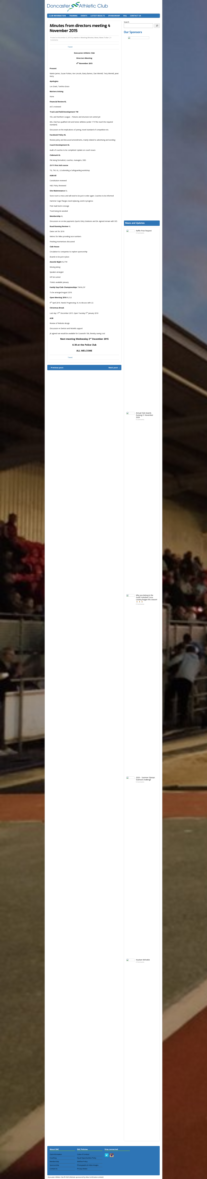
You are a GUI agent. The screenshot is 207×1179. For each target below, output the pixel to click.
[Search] (157, 25)
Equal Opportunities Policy (86, 1158)
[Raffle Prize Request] (130, 408)
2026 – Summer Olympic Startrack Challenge (145, 778)
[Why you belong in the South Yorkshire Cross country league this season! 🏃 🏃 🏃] (130, 772)
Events (84, 16)
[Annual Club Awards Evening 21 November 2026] (130, 590)
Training (73, 16)
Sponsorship (114, 16)
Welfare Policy (82, 1161)
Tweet (70, 47)
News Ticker (104, 37)
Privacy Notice (82, 1169)
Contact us (135, 16)
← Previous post (56, 367)
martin (76, 37)
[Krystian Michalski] (130, 1137)
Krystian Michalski (143, 960)
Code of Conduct (83, 1154)
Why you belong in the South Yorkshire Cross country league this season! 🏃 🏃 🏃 (146, 598)
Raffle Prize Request (144, 231)
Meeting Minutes (87, 37)
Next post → (114, 367)
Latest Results (98, 16)
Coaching (53, 1158)
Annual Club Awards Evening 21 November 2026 (144, 415)
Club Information (57, 16)
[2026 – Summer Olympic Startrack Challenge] (130, 955)
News (96, 37)
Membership (54, 1161)
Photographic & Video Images (87, 1165)
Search (126, 22)
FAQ (125, 16)
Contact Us (54, 1169)
